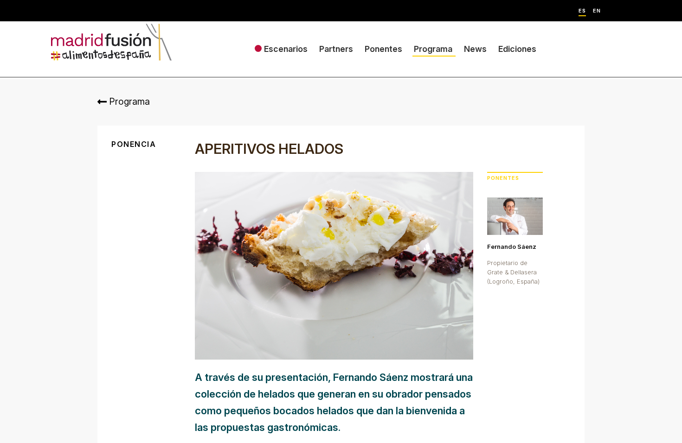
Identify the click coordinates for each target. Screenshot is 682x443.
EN (597, 11)
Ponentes (383, 49)
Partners (336, 49)
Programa (433, 49)
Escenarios (286, 49)
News (475, 49)
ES (582, 11)
